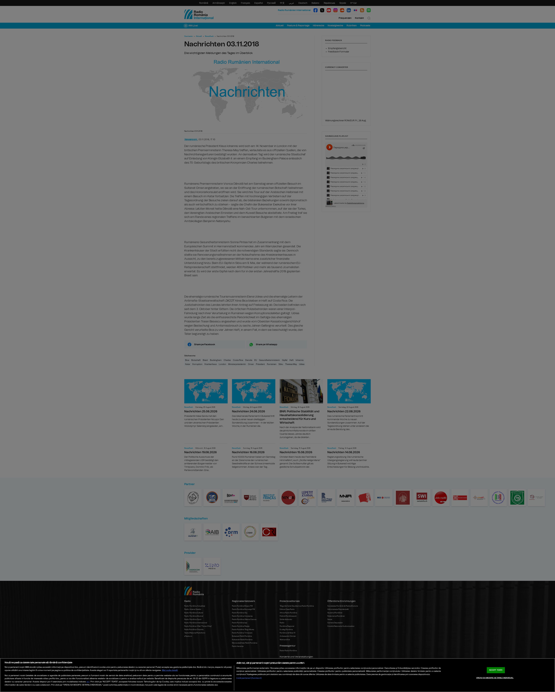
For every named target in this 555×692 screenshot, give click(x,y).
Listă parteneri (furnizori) (248, 678)
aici (88, 682)
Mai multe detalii (170, 670)
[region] (277, 675)
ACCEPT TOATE (496, 670)
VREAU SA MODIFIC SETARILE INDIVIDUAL (495, 678)
